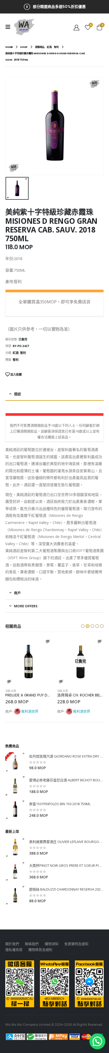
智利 (23, 353)
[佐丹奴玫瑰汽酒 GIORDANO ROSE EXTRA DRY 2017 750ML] (15, 762)
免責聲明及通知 (76, 943)
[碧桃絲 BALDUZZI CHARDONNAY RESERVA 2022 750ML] (15, 895)
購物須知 (51, 943)
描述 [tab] (17, 393)
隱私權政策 (13, 949)
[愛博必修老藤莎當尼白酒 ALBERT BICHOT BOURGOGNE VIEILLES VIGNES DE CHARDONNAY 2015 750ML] (15, 786)
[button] (82, 626)
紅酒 (16, 353)
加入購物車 (43, 647)
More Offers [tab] (26, 606)
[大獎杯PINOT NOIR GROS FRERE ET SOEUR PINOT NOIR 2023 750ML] (15, 871)
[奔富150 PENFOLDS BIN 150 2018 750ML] (15, 810)
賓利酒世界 (29, 711)
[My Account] (76, 27)
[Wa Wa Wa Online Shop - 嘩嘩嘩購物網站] (24, 27)
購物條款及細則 (40, 949)
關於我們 (12, 943)
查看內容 (95, 647)
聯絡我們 (32, 943)
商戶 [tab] (17, 592)
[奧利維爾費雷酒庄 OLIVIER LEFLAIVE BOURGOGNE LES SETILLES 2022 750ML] (15, 848)
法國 (7, 690)
